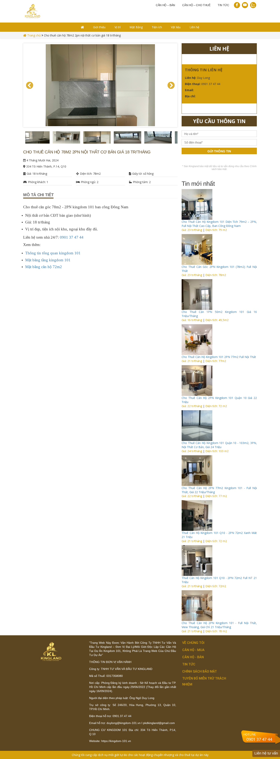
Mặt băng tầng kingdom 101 (48, 260)
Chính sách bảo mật (199, 671)
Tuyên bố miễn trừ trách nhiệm (204, 681)
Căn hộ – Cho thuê (196, 5)
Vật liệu (176, 27)
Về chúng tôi (193, 643)
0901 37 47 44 (71, 237)
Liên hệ (194, 27)
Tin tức (223, 5)
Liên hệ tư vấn (266, 753)
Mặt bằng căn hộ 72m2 (43, 267)
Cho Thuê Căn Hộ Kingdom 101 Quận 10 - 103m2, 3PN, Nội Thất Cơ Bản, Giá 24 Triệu (219, 445)
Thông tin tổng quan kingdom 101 (53, 253)
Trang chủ (33, 35)
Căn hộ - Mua (193, 650)
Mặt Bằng (136, 27)
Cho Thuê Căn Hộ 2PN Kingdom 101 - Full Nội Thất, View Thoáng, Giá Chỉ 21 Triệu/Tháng (219, 625)
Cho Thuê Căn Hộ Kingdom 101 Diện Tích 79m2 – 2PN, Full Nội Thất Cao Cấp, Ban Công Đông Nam (219, 224)
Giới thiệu (99, 27)
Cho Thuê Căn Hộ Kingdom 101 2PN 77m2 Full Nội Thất (219, 357)
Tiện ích (157, 27)
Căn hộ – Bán (165, 5)
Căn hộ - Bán (193, 657)
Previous (20, 138)
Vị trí (118, 27)
